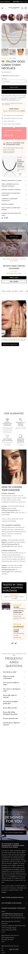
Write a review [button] (14, 277)
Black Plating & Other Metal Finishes (11, 209)
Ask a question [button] (14, 281)
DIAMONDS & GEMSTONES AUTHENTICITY (9, 200)
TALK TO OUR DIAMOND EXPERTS (14, 832)
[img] (14, 595)
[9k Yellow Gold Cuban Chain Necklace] (5, 52)
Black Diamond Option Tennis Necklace (20, 163)
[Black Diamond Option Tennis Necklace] (9, 166)
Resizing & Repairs (8, 204)
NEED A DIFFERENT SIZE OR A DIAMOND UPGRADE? (10, 185)
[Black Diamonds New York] (14, 8)
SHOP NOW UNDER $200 (10, 344)
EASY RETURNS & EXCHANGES (12, 903)
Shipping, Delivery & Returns (11, 190)
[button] (22, 8)
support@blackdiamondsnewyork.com (12, 914)
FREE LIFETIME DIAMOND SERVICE (13, 897)
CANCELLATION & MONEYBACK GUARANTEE (11, 194)
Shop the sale (14, 237)
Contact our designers (8, 152)
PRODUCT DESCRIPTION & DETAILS (12, 180)
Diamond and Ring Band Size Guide (11, 214)
